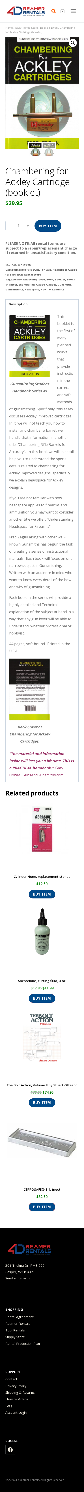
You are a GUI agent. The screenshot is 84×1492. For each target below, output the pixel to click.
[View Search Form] (54, 11)
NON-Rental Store (29, 274)
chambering (27, 284)
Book (49, 279)
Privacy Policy (15, 1385)
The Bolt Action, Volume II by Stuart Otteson (42, 1085)
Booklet (60, 279)
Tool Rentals (15, 1330)
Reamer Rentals (17, 1323)
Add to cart (47, 224)
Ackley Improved (34, 279)
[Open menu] (73, 11)
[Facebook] (10, 1450)
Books (71, 279)
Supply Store (15, 1337)
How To (46, 289)
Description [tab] (18, 304)
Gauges (51, 284)
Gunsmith (64, 284)
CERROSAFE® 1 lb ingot (42, 1189)
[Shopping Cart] (63, 11)
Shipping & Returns (20, 1392)
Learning (58, 289)
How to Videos (16, 1399)
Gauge (40, 284)
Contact (11, 1379)
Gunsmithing (14, 289)
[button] (73, 43)
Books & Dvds (30, 269)
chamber (11, 284)
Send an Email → (18, 1278)
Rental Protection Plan (22, 1343)
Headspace (31, 289)
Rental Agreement (19, 1317)
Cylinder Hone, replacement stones (42, 876)
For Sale (46, 269)
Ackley (17, 279)
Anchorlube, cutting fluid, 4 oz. (42, 981)
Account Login (16, 1412)
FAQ (8, 1405)
